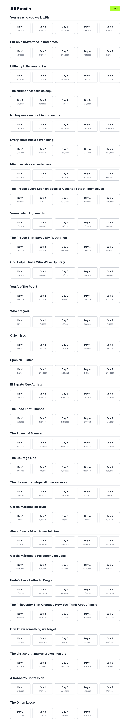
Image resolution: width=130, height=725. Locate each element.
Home (115, 8)
